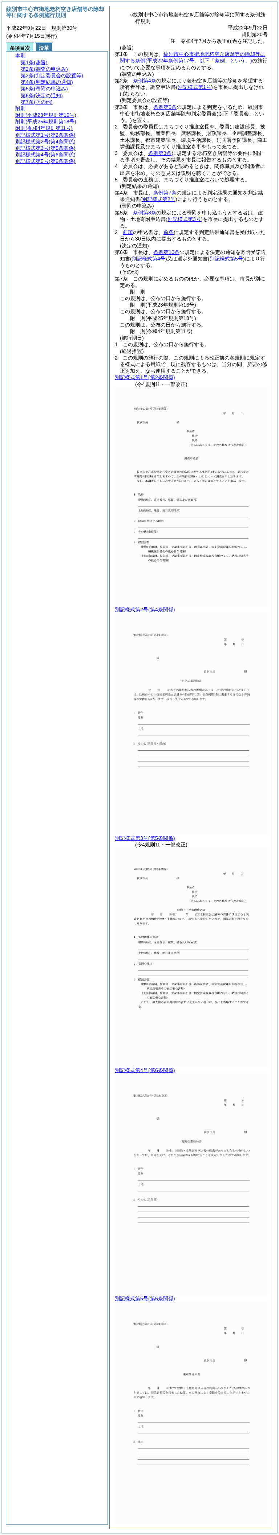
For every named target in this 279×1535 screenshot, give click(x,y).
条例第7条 (165, 193)
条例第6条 (165, 107)
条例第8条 (144, 213)
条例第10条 (166, 252)
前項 (128, 232)
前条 (168, 232)
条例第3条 (159, 153)
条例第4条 (144, 80)
